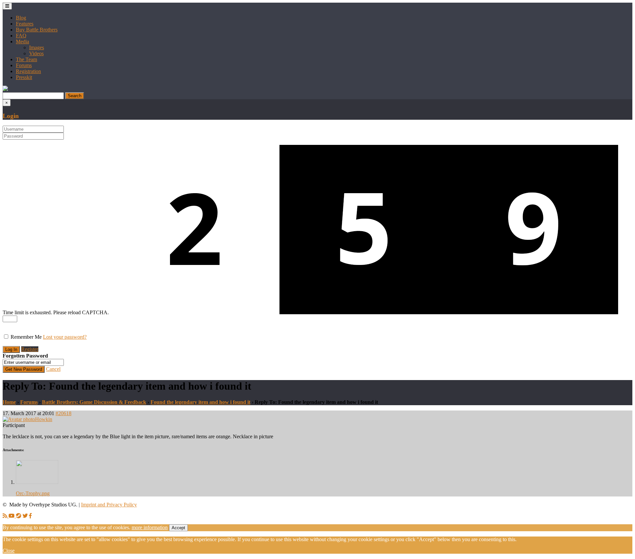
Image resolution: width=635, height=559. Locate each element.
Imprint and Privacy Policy (109, 504)
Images (36, 47)
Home (9, 402)
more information (150, 527)
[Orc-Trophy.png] (37, 482)
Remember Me (26, 337)
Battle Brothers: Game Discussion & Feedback (94, 402)
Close (9, 550)
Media (22, 41)
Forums (24, 65)
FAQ (21, 35)
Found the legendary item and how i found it (200, 402)
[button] (5, 89)
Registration (28, 71)
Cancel (53, 369)
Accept (178, 527)
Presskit (24, 77)
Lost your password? (65, 337)
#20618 (63, 413)
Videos (36, 53)
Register (29, 349)
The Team (26, 59)
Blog (21, 18)
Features (24, 23)
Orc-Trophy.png (33, 493)
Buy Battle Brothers (37, 29)
